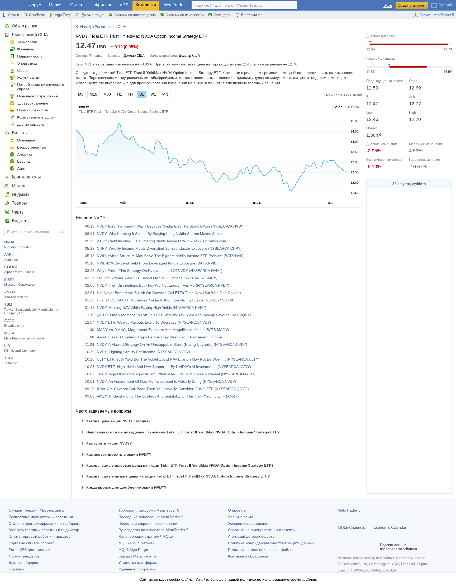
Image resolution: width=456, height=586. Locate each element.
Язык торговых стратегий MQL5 (145, 536)
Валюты (20, 133)
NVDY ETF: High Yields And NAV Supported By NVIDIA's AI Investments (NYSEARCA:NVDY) (174, 367)
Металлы (21, 185)
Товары (19, 203)
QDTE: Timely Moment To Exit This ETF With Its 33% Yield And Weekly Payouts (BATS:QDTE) (175, 315)
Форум (34, 5)
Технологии (27, 42)
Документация (93, 15)
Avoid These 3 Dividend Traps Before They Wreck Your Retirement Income (159, 337)
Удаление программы (137, 569)
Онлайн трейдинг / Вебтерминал (37, 510)
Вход (387, 5)
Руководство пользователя (153, 530)
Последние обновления (150, 517)
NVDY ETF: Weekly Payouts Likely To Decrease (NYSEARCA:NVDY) (154, 322)
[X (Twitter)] (358, 547)
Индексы (20, 194)
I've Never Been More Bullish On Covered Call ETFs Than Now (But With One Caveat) (169, 293)
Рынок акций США (30, 34)
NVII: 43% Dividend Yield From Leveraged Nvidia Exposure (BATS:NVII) (156, 263)
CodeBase (37, 15)
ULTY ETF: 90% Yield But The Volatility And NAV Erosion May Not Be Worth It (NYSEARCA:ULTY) (178, 359)
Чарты (18, 212)
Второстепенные (31, 147)
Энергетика (27, 63)
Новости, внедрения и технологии (147, 523)
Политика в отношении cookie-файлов (261, 549)
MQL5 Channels (351, 527)
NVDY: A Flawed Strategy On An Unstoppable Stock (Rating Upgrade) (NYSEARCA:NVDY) (172, 344)
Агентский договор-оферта (251, 536)
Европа (23, 161)
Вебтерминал (252, 15)
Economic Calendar (390, 527)
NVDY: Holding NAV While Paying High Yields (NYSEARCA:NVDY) (151, 307)
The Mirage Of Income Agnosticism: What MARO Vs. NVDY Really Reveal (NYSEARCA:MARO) (176, 374)
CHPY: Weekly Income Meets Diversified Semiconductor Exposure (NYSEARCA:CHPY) (169, 248)
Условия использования (248, 523)
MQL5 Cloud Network (136, 543)
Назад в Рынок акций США (103, 27)
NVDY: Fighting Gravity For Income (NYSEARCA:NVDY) (143, 352)
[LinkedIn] (375, 547)
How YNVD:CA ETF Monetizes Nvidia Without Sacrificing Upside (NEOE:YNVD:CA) (166, 300)
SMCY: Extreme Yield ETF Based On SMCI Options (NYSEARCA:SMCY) (157, 278)
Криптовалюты (26, 177)
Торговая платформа (148, 510)
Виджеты (21, 221)
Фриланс (103, 5)
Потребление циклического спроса (40, 86)
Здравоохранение (32, 103)
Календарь (222, 15)
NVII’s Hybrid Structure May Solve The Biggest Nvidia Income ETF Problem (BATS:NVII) (170, 256)
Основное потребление (37, 96)
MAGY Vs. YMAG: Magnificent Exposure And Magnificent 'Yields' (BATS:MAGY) (163, 330)
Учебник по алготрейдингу (135, 15)
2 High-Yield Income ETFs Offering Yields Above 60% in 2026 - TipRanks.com (161, 241)
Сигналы (79, 5)
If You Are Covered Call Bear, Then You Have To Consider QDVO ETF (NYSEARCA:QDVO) (173, 389)
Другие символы (31, 124)
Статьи (13, 15)
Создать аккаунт (412, 5)
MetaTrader (174, 5)
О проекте (237, 510)
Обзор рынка (24, 26)
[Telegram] (349, 547)
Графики (16, 569)
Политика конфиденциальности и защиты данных (271, 543)
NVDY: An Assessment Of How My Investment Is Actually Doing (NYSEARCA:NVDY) (166, 381)
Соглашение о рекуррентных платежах (262, 530)
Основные (26, 140)
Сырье (22, 70)
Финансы (25, 49)
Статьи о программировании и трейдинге (44, 523)
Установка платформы (138, 562)
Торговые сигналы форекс (31, 543)
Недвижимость (29, 56)
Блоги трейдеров (23, 562)
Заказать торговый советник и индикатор (44, 530)
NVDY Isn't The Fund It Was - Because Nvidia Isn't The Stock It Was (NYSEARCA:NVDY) (171, 226)
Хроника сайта (240, 517)
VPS (124, 5)
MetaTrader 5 (349, 510)
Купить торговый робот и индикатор (39, 536)
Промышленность (32, 110)
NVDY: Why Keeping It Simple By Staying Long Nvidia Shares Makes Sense (160, 233)
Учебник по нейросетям (185, 15)
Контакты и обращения (248, 556)
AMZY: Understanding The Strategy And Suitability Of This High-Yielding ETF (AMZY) (168, 396)
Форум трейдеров (24, 556)
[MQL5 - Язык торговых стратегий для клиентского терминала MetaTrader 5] (12, 5)
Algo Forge (63, 15)
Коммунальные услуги (36, 117)
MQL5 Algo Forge (133, 549)
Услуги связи (28, 77)
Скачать (137, 556)
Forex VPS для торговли (29, 549)
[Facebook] (341, 547)
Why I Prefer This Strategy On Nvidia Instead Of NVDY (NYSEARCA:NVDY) (159, 270)
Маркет (56, 5)
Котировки (146, 5)
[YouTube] (366, 547)
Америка (24, 154)
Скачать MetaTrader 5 (437, 15)
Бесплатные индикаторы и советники (41, 517)
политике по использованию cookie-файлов (278, 579)
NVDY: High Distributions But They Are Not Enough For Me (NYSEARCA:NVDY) (163, 285)
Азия (21, 168)
